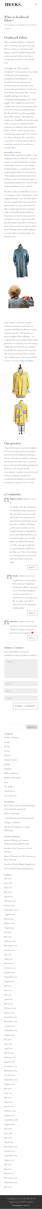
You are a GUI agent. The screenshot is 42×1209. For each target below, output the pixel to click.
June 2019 (8, 1093)
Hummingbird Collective (21, 1205)
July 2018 (8, 1128)
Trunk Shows (9, 791)
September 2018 (10, 1120)
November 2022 (10, 945)
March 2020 (9, 1052)
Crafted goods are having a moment (19, 818)
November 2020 (10, 1021)
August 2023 (9, 927)
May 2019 (8, 1097)
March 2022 (8, 963)
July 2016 (8, 1187)
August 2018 (9, 1124)
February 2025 (10, 901)
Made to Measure (11, 773)
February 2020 (10, 1057)
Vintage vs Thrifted (12, 822)
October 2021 (9, 972)
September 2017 (10, 1155)
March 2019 (9, 1106)
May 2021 (8, 994)
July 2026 (8, 878)
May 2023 (8, 936)
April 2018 (8, 1142)
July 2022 (7, 954)
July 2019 (8, 1088)
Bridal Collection (11, 737)
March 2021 (8, 1003)
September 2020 (10, 1030)
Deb (6, 868)
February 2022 (10, 968)
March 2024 (8, 919)
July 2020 (8, 1039)
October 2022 (9, 950)
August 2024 (9, 914)
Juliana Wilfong (10, 840)
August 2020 (9, 1035)
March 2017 (8, 1173)
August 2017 (9, 1160)
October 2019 (9, 1075)
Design (7, 742)
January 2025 (9, 905)
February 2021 (10, 1008)
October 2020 (9, 1026)
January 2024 (9, 923)
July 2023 (7, 932)
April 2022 (8, 959)
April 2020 (8, 1048)
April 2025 (8, 896)
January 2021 (9, 1012)
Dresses (7, 746)
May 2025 (8, 892)
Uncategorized (10, 795)
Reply (32, 567)
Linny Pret (13, 621)
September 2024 (10, 910)
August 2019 (9, 1084)
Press (6, 782)
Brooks (8, 25)
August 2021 (9, 981)
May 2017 (8, 1169)
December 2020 (10, 1017)
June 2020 (8, 1044)
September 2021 (10, 977)
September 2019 (10, 1079)
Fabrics (7, 755)
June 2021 (8, 990)
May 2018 (8, 1137)
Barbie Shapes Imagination (24, 864)
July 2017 (7, 1164)
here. (14, 147)
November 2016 (10, 1178)
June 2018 (8, 1133)
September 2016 (10, 1182)
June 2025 (8, 887)
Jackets (33, 25)
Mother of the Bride (12, 777)
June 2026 (8, 883)
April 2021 (8, 999)
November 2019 (10, 1070)
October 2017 (9, 1151)
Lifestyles (8, 768)
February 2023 (10, 941)
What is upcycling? (12, 813)
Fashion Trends (25, 25)
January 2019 (9, 1115)
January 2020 (9, 1062)
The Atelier (9, 786)
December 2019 (10, 1066)
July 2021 (7, 985)
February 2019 (10, 1111)
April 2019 (8, 1102)
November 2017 (10, 1146)
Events (7, 751)
